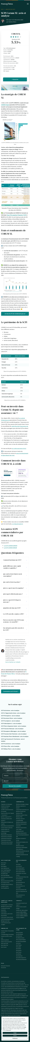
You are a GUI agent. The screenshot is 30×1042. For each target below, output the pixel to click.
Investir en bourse (5, 806)
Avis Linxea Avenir (20, 869)
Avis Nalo (18, 864)
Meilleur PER (19, 813)
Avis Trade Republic (6, 870)
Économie (3, 967)
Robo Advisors (19, 849)
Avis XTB (3, 864)
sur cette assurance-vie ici (19, 448)
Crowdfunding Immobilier (7, 934)
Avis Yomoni (19, 866)
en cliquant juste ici (17, 524)
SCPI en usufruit (5, 940)
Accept (15, 1032)
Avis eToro (3, 862)
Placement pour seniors (7, 842)
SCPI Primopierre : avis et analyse (10, 715)
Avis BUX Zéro (4, 873)
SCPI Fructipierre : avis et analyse (10, 721)
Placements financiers (6, 835)
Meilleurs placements (21, 822)
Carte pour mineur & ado (7, 917)
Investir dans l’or (5, 829)
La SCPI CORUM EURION (10, 545)
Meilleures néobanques (21, 847)
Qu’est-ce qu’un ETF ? (6, 817)
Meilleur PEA (19, 817)
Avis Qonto (18, 950)
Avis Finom (18, 952)
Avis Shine (18, 948)
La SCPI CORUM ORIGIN (10, 548)
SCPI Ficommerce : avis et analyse (10, 743)
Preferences (15, 1038)
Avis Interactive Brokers (7, 877)
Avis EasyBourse (5, 888)
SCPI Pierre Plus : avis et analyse (10, 746)
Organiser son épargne (6, 804)
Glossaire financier (5, 965)
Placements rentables (6, 836)
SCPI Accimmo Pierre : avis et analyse (11, 718)
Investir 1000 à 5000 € (21, 912)
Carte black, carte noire (6, 913)
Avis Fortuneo (19, 932)
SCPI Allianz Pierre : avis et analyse (11, 749)
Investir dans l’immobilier (7, 931)
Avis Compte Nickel (21, 939)
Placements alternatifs (6, 844)
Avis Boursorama (20, 937)
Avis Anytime (19, 956)
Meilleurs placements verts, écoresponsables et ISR (22, 834)
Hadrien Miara (12, 22)
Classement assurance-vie (22, 809)
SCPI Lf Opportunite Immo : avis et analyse (13, 713)
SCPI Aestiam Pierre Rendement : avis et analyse (14, 736)
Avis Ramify (19, 880)
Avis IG (2, 879)
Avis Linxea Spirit (20, 868)
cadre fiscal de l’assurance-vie (19, 426)
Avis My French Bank (21, 941)
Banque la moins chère (6, 906)
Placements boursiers (6, 838)
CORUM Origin (5, 105)
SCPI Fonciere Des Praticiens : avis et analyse (13, 734)
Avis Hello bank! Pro (21, 957)
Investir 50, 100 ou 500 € (21, 910)
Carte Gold (3, 912)
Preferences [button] (8, 1030)
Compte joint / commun (7, 904)
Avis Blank (18, 954)
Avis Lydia (18, 947)
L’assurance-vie (4, 807)
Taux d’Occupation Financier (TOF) (16, 215)
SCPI (2, 9)
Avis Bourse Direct (5, 872)
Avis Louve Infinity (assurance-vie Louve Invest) (21, 873)
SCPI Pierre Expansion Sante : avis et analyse (13, 726)
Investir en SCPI (10, 9)
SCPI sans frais (4, 943)
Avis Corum (3, 947)
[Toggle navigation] (28, 3)
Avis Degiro (3, 866)
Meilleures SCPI (20, 831)
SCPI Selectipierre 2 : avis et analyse (11, 723)
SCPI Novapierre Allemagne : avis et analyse (13, 731)
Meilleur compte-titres (21, 815)
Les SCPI (3, 932)
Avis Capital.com (5, 868)
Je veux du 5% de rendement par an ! (15, 314)
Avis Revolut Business (21, 959)
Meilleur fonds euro (20, 811)
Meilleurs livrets (20, 845)
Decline (15, 1035)
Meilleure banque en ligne (22, 804)
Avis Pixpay (19, 945)
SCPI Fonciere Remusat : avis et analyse (12, 728)
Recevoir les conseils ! (15, 786)
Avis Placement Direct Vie (22, 877)
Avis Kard (18, 943)
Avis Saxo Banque (5, 875)
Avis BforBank (19, 934)
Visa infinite (4, 915)
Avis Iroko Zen (4, 945)
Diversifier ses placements (7, 825)
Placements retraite (6, 840)
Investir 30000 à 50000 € (21, 915)
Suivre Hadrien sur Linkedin (12, 662)
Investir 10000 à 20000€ (21, 914)
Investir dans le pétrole (6, 827)
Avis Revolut (19, 936)
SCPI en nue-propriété (6, 941)
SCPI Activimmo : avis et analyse (10, 710)
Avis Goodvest (19, 878)
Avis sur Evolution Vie (21, 889)
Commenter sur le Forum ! (10, 691)
